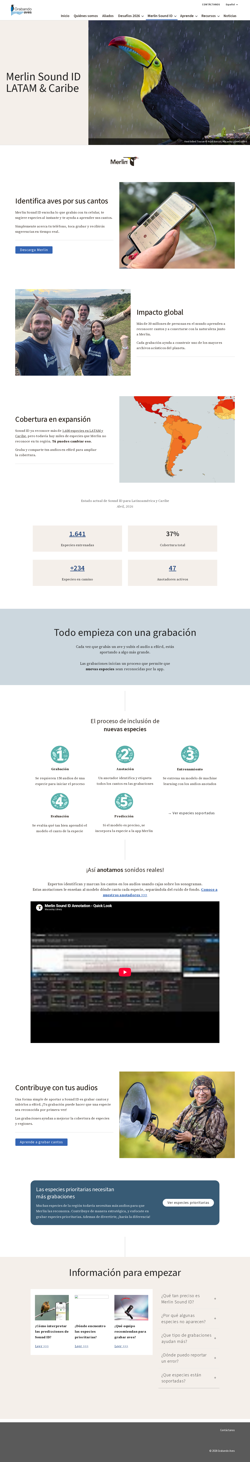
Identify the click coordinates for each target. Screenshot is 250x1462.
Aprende (187, 15)
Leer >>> (42, 1346)
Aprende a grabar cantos (41, 1142)
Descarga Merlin (34, 250)
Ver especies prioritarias (188, 1202)
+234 (77, 568)
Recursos (208, 15)
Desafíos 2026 (129, 15)
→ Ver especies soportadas (191, 813)
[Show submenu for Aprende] (196, 15)
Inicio (65, 15)
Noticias (229, 15)
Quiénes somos (86, 15)
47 (172, 568)
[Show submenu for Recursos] (218, 15)
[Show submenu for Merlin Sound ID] (175, 15)
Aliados (108, 15)
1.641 (77, 534)
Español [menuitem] (230, 4)
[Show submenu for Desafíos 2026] (142, 15)
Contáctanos (211, 4)
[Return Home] (21, 10)
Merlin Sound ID (160, 15)
